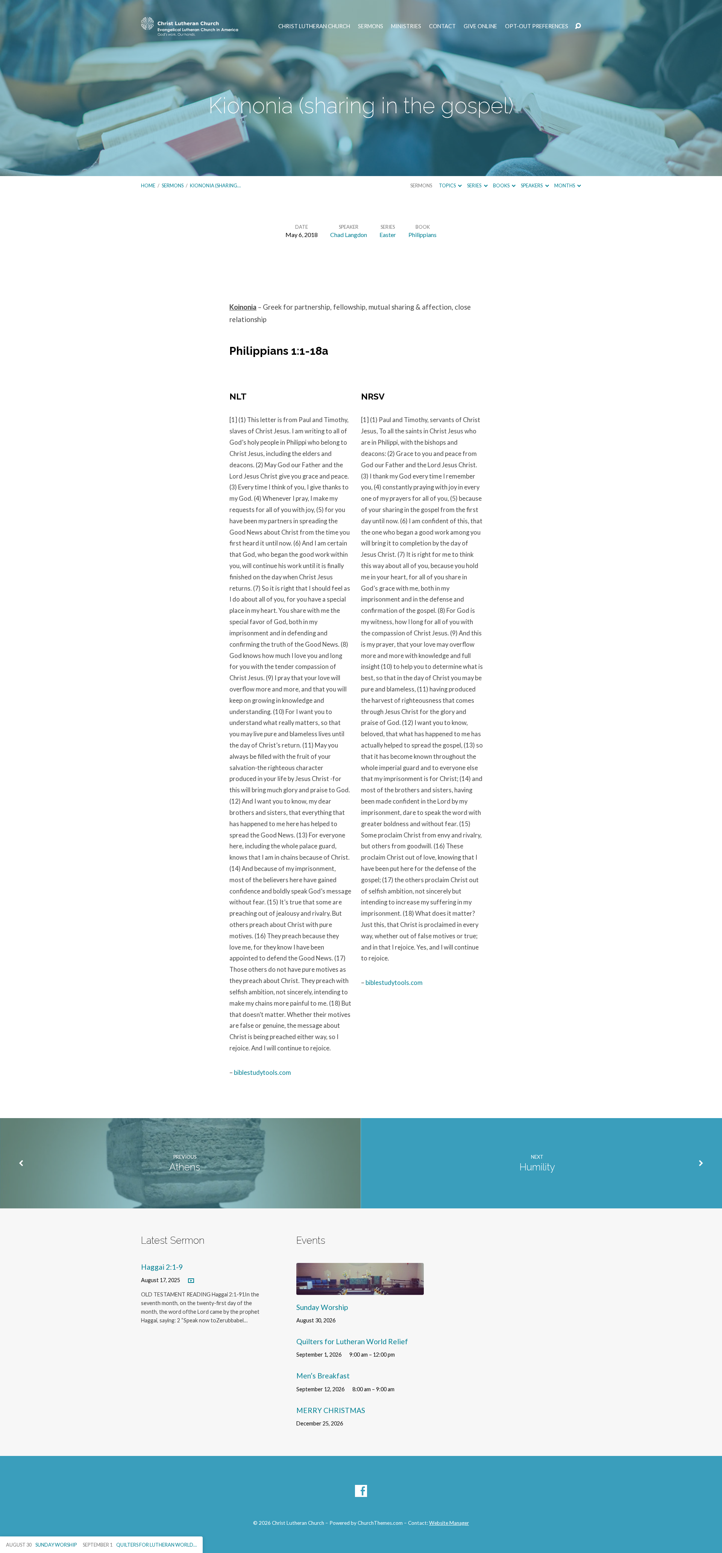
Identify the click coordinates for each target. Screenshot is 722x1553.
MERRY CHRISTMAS (330, 1410)
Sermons (370, 26)
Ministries (406, 26)
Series (474, 185)
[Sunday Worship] (360, 1289)
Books (501, 185)
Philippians (422, 234)
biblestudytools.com (262, 1072)
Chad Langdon (348, 234)
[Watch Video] (191, 1281)
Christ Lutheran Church (314, 26)
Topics (448, 185)
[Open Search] (578, 26)
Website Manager (449, 1523)
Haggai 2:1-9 (162, 1267)
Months (565, 185)
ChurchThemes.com (380, 1523)
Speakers (532, 185)
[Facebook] (361, 1491)
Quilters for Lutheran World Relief (352, 1341)
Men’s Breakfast (323, 1375)
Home (148, 185)
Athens (184, 1167)
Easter (387, 234)
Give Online (480, 26)
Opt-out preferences (536, 26)
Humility (537, 1167)
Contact (442, 26)
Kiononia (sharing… (215, 185)
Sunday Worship (322, 1307)
